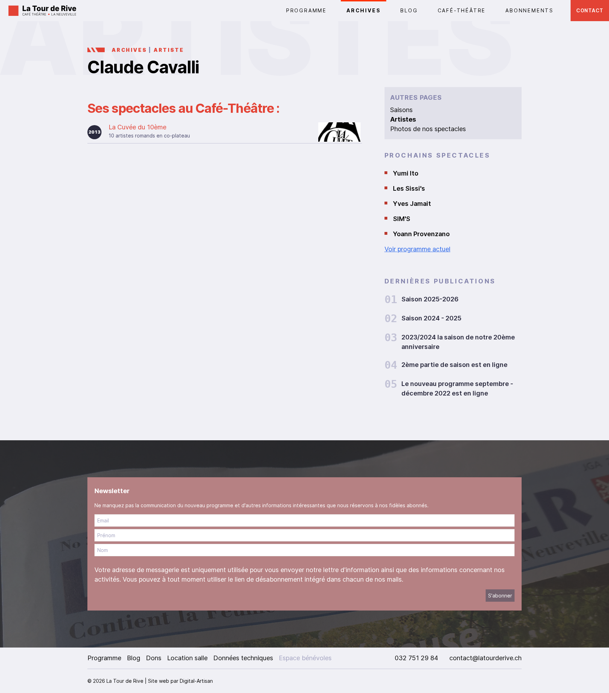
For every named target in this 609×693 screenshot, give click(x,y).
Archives (363, 10)
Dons (153, 658)
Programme (104, 658)
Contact (589, 10)
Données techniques (243, 658)
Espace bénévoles (305, 658)
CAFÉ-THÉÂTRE (462, 10)
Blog (409, 10)
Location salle (187, 658)
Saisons (401, 110)
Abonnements (529, 10)
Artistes (403, 119)
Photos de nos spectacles (428, 129)
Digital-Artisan (196, 681)
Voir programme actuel (417, 249)
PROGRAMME (306, 10)
